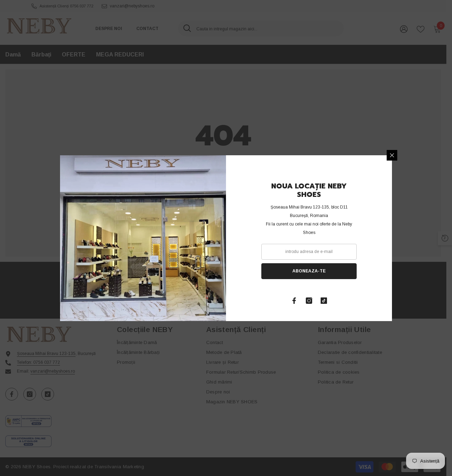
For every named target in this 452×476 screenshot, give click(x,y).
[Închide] (392, 155)
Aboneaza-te (309, 271)
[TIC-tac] (323, 300)
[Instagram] (309, 300)
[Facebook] (294, 300)
